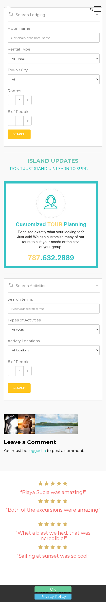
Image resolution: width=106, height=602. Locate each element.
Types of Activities (24, 320)
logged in (37, 450)
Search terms (20, 299)
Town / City (18, 70)
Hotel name (19, 28)
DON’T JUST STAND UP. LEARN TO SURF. (49, 168)
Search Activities (31, 285)
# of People (19, 111)
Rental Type (19, 49)
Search (19, 134)
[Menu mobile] (97, 10)
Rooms (14, 90)
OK (53, 589)
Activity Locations (24, 341)
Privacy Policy (53, 596)
